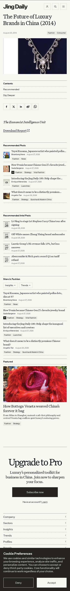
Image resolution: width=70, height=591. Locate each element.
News (23, 159)
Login (45, 501)
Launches (25, 186)
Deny (18, 582)
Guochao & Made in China (41, 199)
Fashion (51, 33)
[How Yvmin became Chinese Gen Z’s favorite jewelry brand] (6, 169)
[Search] (55, 6)
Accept (51, 582)
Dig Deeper (9, 95)
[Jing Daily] (15, 7)
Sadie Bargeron (17, 168)
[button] (47, 6)
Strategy (27, 172)
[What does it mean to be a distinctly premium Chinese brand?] (6, 196)
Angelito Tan (16, 195)
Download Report (15, 130)
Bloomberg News (18, 154)
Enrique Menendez (19, 182)
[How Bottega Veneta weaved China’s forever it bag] (35, 384)
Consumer (61, 33)
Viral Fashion (39, 172)
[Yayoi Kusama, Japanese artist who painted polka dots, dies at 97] (6, 155)
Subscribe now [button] (35, 492)
